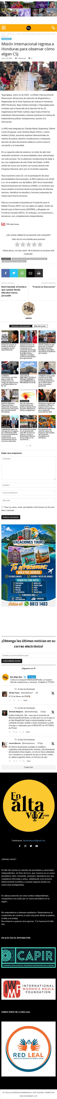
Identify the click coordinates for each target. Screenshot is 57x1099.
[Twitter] (31, 846)
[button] (53, 28)
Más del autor (40, 326)
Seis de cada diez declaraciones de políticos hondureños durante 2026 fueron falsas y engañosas (28, 406)
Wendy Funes (14, 693)
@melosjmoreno (28, 743)
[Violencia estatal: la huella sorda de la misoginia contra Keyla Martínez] (10, 336)
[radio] (17, 245)
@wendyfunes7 (27, 693)
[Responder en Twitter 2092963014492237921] (10, 700)
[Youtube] (37, 846)
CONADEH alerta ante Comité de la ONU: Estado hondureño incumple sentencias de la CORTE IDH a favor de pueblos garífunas (46, 381)
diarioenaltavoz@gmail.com (34, 841)
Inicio (3, 34)
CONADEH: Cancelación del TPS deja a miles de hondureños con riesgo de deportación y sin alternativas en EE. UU (9, 381)
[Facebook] (20, 846)
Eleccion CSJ (17, 259)
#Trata (13, 728)
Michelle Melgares (16, 712)
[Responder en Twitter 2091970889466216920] (10, 732)
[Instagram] (26, 846)
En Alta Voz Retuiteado (26, 689)
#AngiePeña (19, 720)
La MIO (26, 259)
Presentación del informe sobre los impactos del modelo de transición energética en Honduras (46, 433)
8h (37, 693)
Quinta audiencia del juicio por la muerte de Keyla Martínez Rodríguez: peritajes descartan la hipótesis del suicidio (46, 349)
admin (28, 318)
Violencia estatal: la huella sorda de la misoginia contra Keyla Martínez (8, 347)
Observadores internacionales (14, 261)
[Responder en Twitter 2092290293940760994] (10, 761)
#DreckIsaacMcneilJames (19, 718)
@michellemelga (31, 712)
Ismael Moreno (15, 743)
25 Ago (40, 743)
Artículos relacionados (20, 326)
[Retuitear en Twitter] (16, 689)
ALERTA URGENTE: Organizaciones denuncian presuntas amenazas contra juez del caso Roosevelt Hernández (9, 407)
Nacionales (10, 34)
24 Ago (43, 712)
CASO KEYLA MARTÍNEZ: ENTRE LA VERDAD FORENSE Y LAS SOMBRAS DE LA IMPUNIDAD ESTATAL (28, 379)
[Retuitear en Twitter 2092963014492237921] (14, 700)
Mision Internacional (38, 259)
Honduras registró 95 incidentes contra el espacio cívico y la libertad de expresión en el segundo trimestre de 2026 (46, 407)
